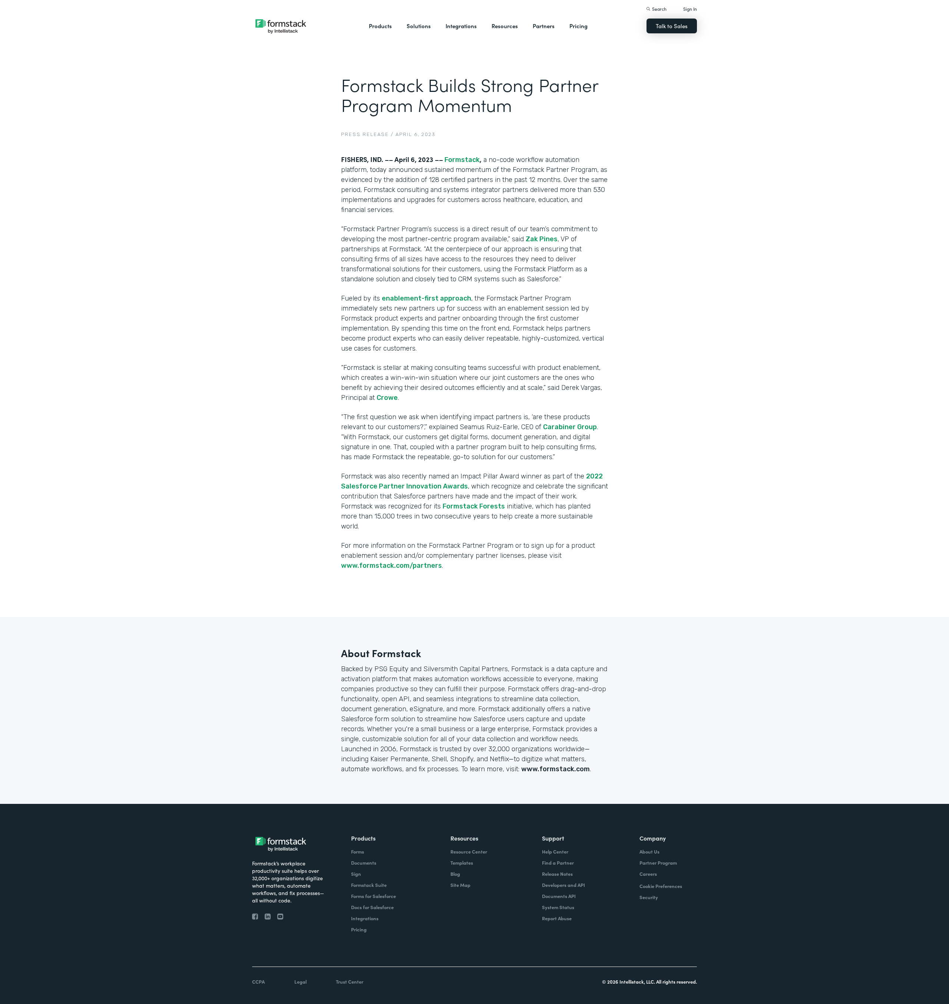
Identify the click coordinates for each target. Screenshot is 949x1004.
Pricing (578, 26)
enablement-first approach (426, 298)
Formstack (462, 160)
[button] (380, 26)
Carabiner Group (570, 427)
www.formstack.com (555, 769)
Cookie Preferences (660, 885)
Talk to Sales (672, 26)
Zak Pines (542, 239)
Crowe (387, 398)
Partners (544, 26)
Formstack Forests (474, 506)
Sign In (690, 9)
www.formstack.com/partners (391, 565)
